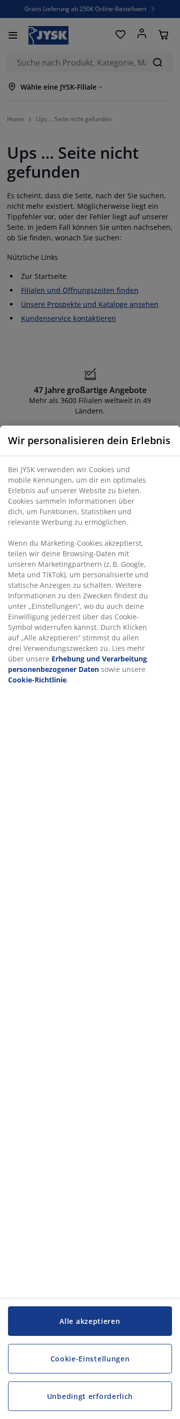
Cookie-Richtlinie (37, 679)
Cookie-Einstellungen (90, 1358)
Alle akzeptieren (90, 1321)
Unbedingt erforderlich (90, 1396)
